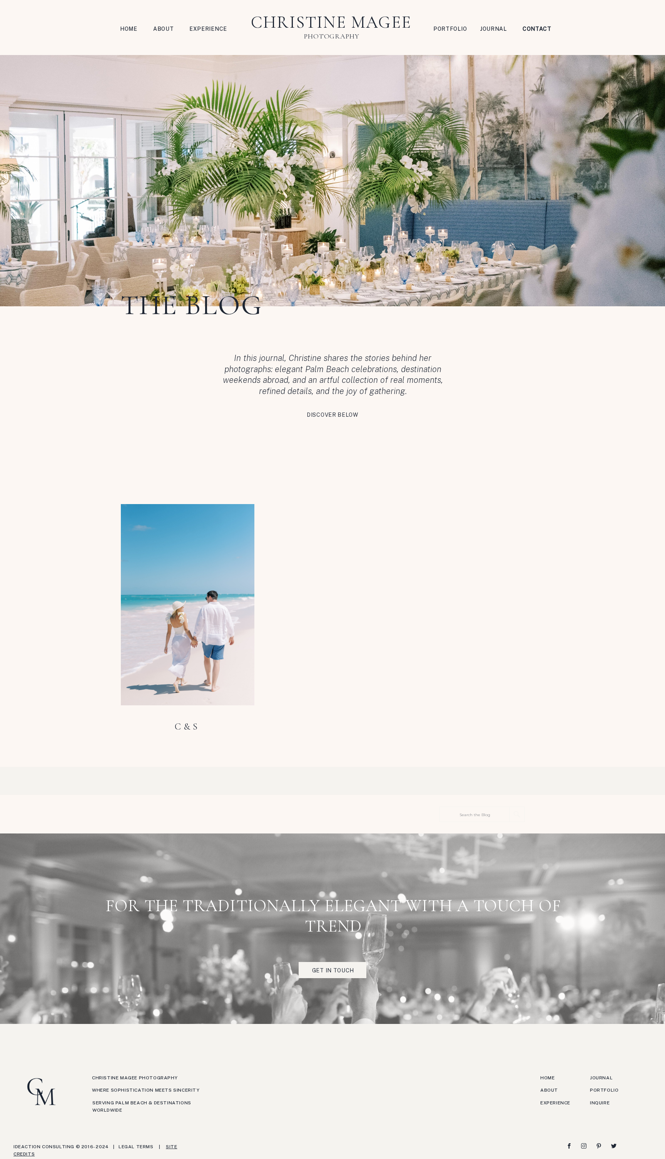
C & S (186, 726)
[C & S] (187, 604)
